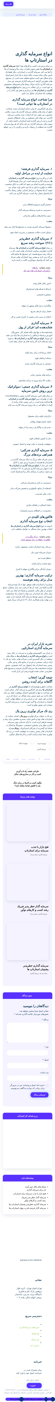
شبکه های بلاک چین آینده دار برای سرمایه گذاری (35, 1188)
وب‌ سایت (44, 1072)
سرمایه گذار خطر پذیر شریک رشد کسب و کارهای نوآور (34, 1199)
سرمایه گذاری (41, 749)
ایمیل (45, 1060)
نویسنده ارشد (41, 743)
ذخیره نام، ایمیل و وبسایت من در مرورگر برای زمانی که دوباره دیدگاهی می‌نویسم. (27, 1086)
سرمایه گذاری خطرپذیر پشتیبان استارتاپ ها (27, 1204)
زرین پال (24, 716)
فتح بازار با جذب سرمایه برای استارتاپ (29, 1194)
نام (46, 1047)
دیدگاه (45, 1020)
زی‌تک (17, 728)
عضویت (33, 1386)
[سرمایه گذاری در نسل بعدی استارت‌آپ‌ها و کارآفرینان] (46, 4)
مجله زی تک (34, 855)
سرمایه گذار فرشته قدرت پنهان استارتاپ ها (27, 1208)
